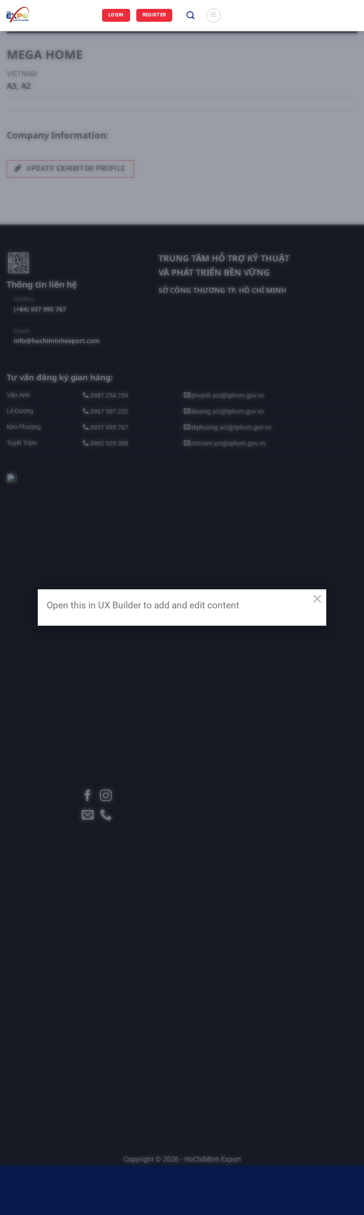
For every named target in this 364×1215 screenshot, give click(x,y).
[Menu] (213, 15)
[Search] (190, 15)
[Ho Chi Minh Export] (51, 15)
